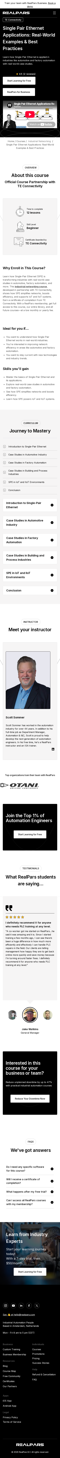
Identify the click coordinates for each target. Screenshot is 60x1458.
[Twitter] (37, 1305)
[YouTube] (13, 1305)
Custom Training (11, 1349)
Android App (9, 1405)
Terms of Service (12, 1421)
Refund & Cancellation (44, 1374)
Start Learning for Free (19, 80)
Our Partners (10, 1386)
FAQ (34, 1379)
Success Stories (40, 1362)
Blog (5, 1366)
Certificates (9, 1381)
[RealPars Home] (16, 13)
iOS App (7, 1400)
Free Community (11, 1376)
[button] (30, 505)
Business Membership (14, 1354)
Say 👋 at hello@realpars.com (19, 1314)
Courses (36, 1349)
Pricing (35, 1358)
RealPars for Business (19, 92)
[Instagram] (5, 1305)
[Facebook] (29, 1305)
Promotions (38, 1353)
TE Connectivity (13, 19)
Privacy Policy (10, 1417)
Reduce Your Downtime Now (30, 1098)
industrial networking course (31, 286)
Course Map (9, 1371)
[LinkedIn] (21, 1305)
